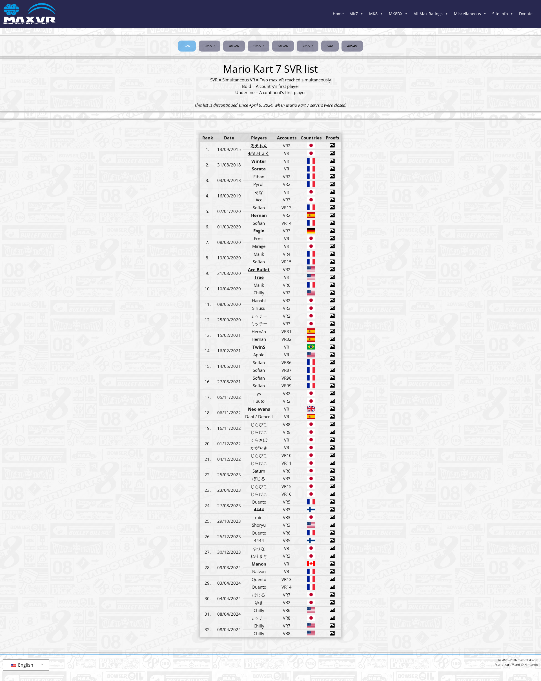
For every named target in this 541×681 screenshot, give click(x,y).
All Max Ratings (428, 13)
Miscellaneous (467, 13)
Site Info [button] (500, 13)
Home (338, 13)
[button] (187, 46)
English (25, 665)
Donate (526, 13)
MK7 (353, 13)
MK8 (373, 13)
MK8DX (395, 13)
